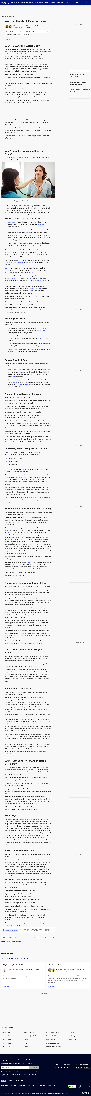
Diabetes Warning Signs (52, 1032)
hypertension (42, 224)
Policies (4, 1080)
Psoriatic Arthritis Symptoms (53, 1046)
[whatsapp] (67, 1068)
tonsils (14, 278)
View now (6, 986)
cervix (15, 382)
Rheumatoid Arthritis (51, 1036)
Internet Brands (16, 1093)
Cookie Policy (13, 1085)
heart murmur (29, 262)
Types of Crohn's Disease (75, 1039)
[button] (37, 937)
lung (14, 240)
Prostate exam (12, 349)
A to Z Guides (4, 16)
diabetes (7, 569)
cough (40, 336)
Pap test (19, 384)
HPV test (28, 384)
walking (29, 562)
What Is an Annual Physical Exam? (14, 31)
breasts (13, 376)
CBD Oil (26, 1039)
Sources (4, 937)
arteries (24, 283)
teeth (30, 278)
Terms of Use (51, 1085)
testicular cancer (44, 330)
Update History (12, 937)
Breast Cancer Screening (52, 1043)
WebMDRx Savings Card (30, 1032)
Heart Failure (72, 1032)
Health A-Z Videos (5, 1046)
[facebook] (52, 1068)
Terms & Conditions (26, 1071)
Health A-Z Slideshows (7, 1039)
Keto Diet (26, 1043)
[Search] (89, 2)
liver (40, 288)
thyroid (12, 283)
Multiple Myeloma (73, 1036)
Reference (11, 16)
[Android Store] (87, 1068)
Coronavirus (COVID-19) (30, 1036)
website (17, 751)
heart (26, 232)
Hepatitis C (26, 1046)
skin (34, 254)
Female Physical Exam (23, 34)
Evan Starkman (65, 969)
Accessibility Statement (6, 1088)
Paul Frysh (15, 969)
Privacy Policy (34, 1071)
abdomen (30, 288)
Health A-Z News (5, 1032)
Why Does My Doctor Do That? (14, 965)
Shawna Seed (21, 25)
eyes (44, 280)
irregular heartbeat (17, 262)
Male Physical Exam (11, 34)
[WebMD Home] (5, 3)
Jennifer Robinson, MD (18, 27)
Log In (85, 2)
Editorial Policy (22, 1085)
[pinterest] (64, 1068)
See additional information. (62, 1093)
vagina (10, 382)
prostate (10, 351)
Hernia (10, 336)
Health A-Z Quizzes (6, 1043)
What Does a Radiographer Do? (60, 965)
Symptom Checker (49, 2)
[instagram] (58, 1068)
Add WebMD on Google (11, 930)
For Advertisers (19, 1080)
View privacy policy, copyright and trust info (11, 941)
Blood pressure (12, 222)
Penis (9, 343)
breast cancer (46, 370)
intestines (43, 338)
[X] (55, 1068)
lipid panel (16, 475)
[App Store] (79, 1068)
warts (26, 346)
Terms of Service (32, 1074)
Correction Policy (42, 1085)
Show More (45, 993)
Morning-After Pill (50, 1039)
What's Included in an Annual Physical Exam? (36, 31)
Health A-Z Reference (6, 1036)
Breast (10, 370)
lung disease (30, 272)
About (10, 1080)
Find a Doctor (60, 2)
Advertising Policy (32, 1085)
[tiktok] (61, 1068)
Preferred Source (33, 929)
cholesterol (23, 475)
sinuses (39, 280)
